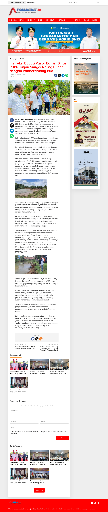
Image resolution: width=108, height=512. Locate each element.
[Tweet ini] (59, 75)
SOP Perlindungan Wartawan (85, 509)
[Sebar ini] (55, 75)
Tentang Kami (52, 509)
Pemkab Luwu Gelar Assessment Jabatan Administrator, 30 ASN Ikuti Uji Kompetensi (37, 373)
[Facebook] (32, 338)
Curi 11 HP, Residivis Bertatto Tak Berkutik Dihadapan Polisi (25, 346)
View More (39, 490)
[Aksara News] (24, 11)
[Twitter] (36, 338)
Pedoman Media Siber (66, 509)
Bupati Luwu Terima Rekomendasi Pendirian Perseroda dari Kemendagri (58, 373)
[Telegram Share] (63, 75)
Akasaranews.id (28, 119)
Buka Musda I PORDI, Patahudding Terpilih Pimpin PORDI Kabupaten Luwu (38, 482)
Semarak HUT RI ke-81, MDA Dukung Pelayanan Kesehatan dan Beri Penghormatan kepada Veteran (18, 373)
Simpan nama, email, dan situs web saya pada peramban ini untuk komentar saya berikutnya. (38, 432)
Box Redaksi (41, 509)
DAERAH (12, 76)
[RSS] (41, 338)
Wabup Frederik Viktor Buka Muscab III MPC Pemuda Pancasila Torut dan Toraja (49, 347)
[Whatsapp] (66, 75)
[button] (98, 2)
